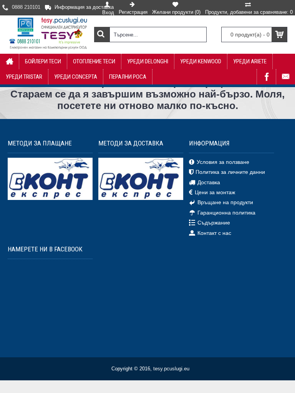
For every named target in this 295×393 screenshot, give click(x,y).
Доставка (208, 182)
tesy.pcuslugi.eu (171, 369)
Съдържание (213, 223)
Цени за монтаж (215, 192)
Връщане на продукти (225, 202)
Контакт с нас (214, 233)
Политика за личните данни (230, 172)
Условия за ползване (223, 162)
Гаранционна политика (226, 213)
